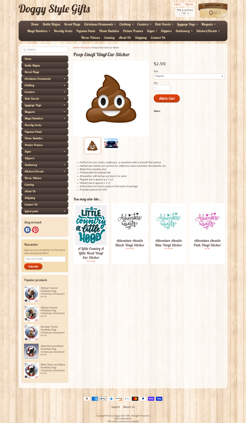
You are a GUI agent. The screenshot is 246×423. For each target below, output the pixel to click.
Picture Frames (133, 31)
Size (156, 71)
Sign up (189, 5)
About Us (125, 37)
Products (85, 48)
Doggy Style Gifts (54, 8)
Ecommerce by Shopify (127, 422)
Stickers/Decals (206, 31)
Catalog (109, 37)
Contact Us (158, 37)
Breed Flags (72, 24)
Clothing (125, 24)
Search (115, 407)
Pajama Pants (85, 31)
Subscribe (33, 266)
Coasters (142, 24)
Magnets (207, 24)
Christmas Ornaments (98, 24)
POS (110, 422)
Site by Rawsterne (123, 419)
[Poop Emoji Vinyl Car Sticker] (92, 145)
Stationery (182, 31)
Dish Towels (162, 24)
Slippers (166, 31)
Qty (156, 83)
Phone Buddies (109, 31)
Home (34, 24)
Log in (177, 5)
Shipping (141, 37)
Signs (150, 31)
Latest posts (31, 211)
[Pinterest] (35, 229)
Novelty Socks (63, 31)
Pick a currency (185, 10)
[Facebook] (27, 229)
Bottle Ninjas (51, 24)
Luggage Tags (186, 24)
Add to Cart (167, 98)
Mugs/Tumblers (37, 31)
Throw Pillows (90, 37)
